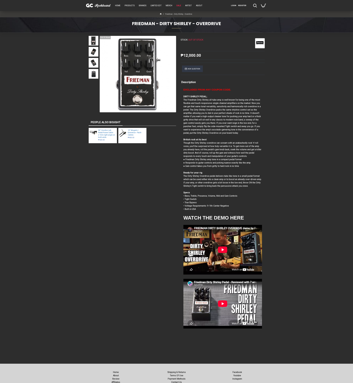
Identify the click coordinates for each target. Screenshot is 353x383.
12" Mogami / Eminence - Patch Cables (134, 132)
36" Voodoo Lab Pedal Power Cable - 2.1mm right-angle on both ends (106, 133)
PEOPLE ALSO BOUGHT (106, 122)
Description (188, 82)
